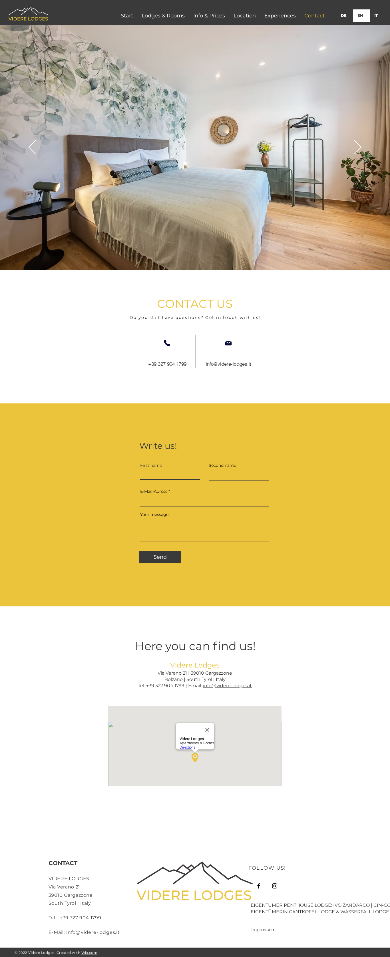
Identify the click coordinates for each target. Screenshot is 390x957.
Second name (222, 465)
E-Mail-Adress (153, 491)
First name (151, 465)
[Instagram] (274, 885)
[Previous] (32, 147)
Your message (154, 514)
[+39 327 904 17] (167, 343)
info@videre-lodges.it (227, 685)
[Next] (357, 147)
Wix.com (89, 952)
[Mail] (228, 343)
